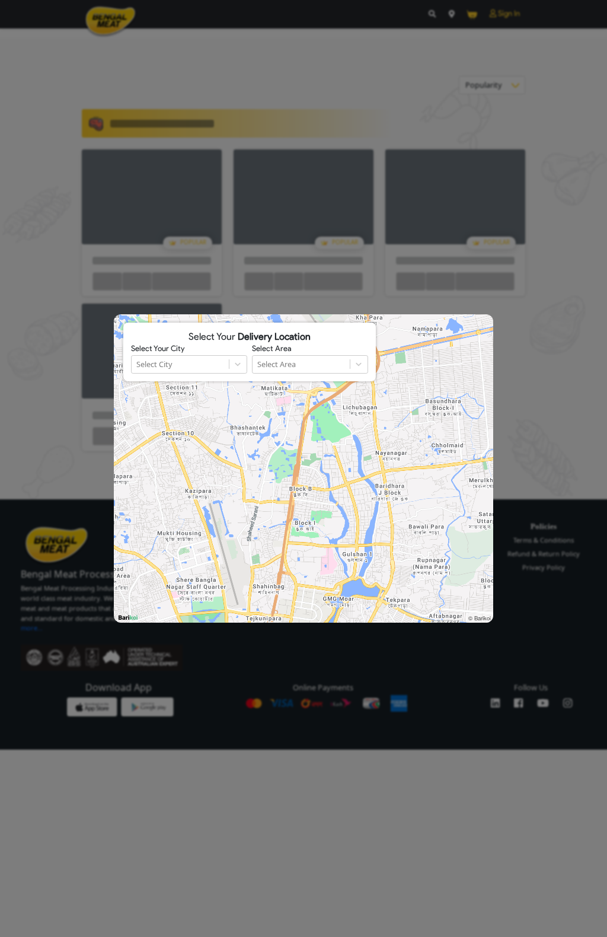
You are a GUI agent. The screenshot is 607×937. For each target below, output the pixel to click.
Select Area (272, 349)
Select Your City (157, 349)
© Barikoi (479, 618)
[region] (303, 468)
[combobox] (137, 364)
